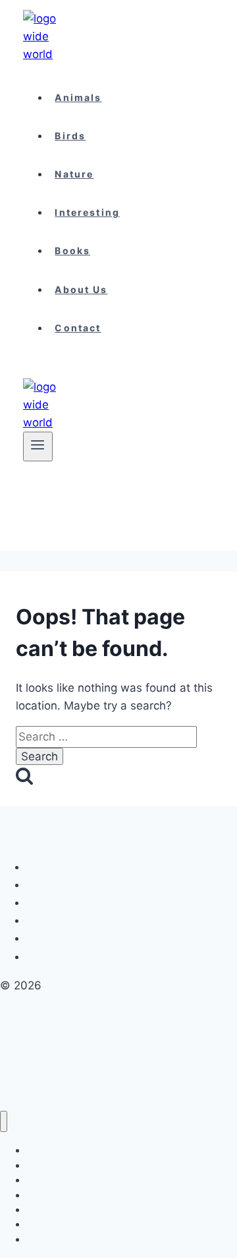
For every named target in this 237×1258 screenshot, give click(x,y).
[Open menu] (38, 446)
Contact (78, 327)
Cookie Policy (61, 867)
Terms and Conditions (78, 902)
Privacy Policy (62, 884)
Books (72, 250)
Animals (78, 97)
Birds (70, 135)
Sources (49, 956)
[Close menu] (3, 1122)
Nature (74, 174)
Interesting (87, 212)
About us (81, 289)
